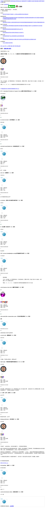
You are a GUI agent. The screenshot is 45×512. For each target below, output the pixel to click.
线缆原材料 (5, 29)
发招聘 (39, 1)
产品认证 (11, 35)
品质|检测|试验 (6, 35)
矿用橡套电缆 (5, 18)
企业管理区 (24, 39)
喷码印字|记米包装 (38, 25)
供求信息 (23, 14)
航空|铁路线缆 (41, 17)
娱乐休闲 (34, 39)
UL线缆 (11, 22)
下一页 (8, 51)
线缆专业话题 (29, 39)
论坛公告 (5, 42)
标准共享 (8, 32)
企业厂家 (21, 29)
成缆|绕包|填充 (18, 25)
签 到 (4, 51)
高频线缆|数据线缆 (28, 22)
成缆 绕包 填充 (7, 48)
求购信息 (26, 14)
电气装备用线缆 (19, 17)
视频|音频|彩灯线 (40, 22)
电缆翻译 (29, 1)
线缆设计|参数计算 (14, 39)
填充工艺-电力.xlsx (4, 462)
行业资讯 (20, 39)
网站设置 (18, 46)
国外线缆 (5, 22)
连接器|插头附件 (16, 22)
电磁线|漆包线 (13, 17)
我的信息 (19, 1)
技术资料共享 (13, 32)
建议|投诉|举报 (10, 42)
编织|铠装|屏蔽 (24, 25)
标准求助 (5, 32)
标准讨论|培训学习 (20, 32)
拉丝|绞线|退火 (6, 25)
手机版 (1, 1)
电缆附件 (32, 17)
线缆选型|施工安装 (6, 39)
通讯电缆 (29, 17)
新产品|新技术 (34, 22)
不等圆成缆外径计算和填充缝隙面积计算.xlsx (9, 88)
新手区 (4, 14)
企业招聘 (19, 14)
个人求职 (15, 14)
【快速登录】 (6, 4)
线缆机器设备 (10, 29)
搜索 (11, 46)
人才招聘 (8, 46)
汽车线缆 (8, 22)
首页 (1, 46)
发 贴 (2, 51)
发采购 (32, 1)
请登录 (11, 1)
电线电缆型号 (24, 1)
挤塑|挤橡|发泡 (12, 25)
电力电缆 (25, 17)
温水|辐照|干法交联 (31, 25)
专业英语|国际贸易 (20, 35)
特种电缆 (22, 22)
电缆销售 (14, 35)
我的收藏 (36, 1)
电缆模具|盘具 (16, 29)
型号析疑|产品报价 (9, 14)
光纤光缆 (36, 17)
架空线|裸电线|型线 (7, 17)
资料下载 (14, 46)
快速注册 (15, 1)
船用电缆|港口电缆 (12, 18)
